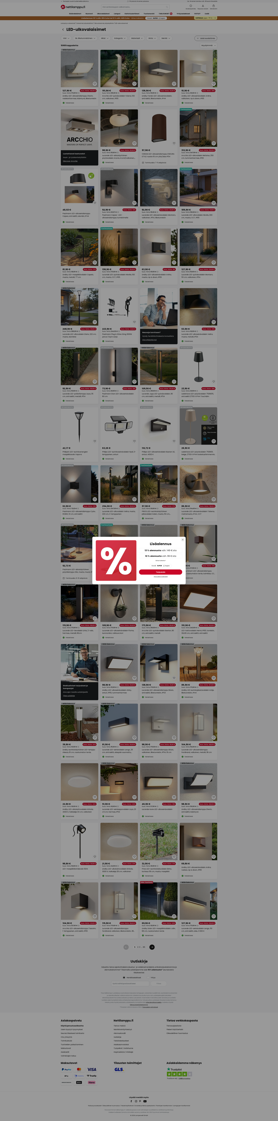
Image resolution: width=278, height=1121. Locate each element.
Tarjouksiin (160, 572)
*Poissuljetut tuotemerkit (161, 576)
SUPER (161, 566)
